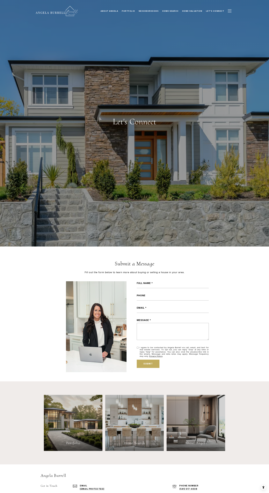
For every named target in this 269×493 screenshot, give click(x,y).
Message (143, 320)
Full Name (144, 283)
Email (140, 307)
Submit (148, 363)
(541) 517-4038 (188, 489)
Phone (141, 295)
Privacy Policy (156, 356)
